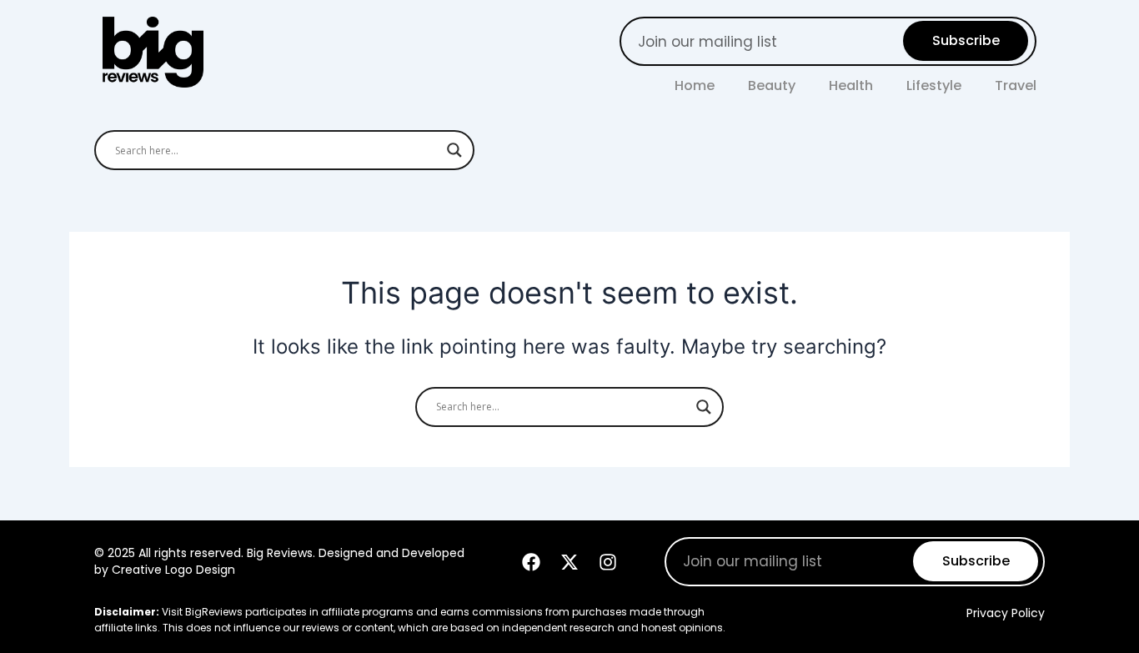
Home (695, 85)
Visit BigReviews (202, 612)
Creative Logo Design (173, 569)
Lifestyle (933, 85)
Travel (1015, 85)
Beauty (771, 85)
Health (851, 85)
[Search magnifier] (454, 150)
